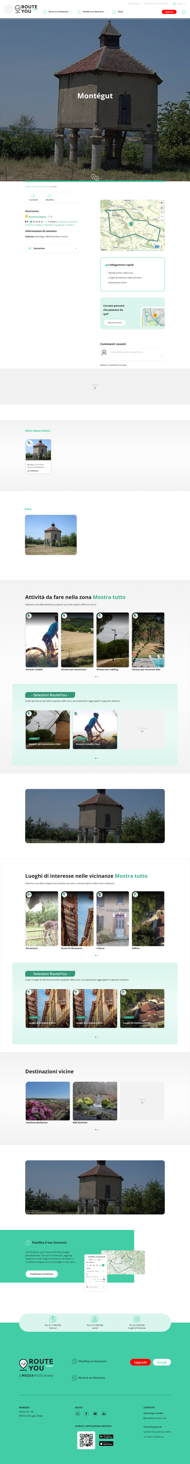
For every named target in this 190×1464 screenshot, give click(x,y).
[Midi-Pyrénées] (95, 1101)
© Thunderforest (139, 250)
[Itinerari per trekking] (113, 640)
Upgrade (169, 11)
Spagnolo (60, 225)
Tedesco (70, 225)
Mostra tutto (109, 597)
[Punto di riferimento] (77, 918)
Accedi (162, 1362)
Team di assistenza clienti (158, 1431)
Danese (73, 221)
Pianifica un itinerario (92, 1361)
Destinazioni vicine (117, 282)
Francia (41, 187)
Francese (29, 225)
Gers (47, 187)
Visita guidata (134, 3)
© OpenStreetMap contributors (154, 250)
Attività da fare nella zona (120, 272)
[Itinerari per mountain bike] (148, 640)
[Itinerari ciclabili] (42, 640)
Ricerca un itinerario (92, 1377)
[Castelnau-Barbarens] (48, 1101)
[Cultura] (113, 918)
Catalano (63, 221)
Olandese (49, 225)
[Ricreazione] (42, 918)
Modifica (50, 199)
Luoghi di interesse (31, 187)
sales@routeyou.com (156, 1418)
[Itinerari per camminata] (77, 640)
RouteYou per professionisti (156, 3)
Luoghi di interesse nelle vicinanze (125, 277)
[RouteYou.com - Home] (26, 9)
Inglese (39, 225)
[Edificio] (148, 918)
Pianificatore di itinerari (41, 1274)
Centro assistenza (155, 1436)
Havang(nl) (10, 177)
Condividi (33, 199)
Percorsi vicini (114, 322)
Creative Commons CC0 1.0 (21, 179)
